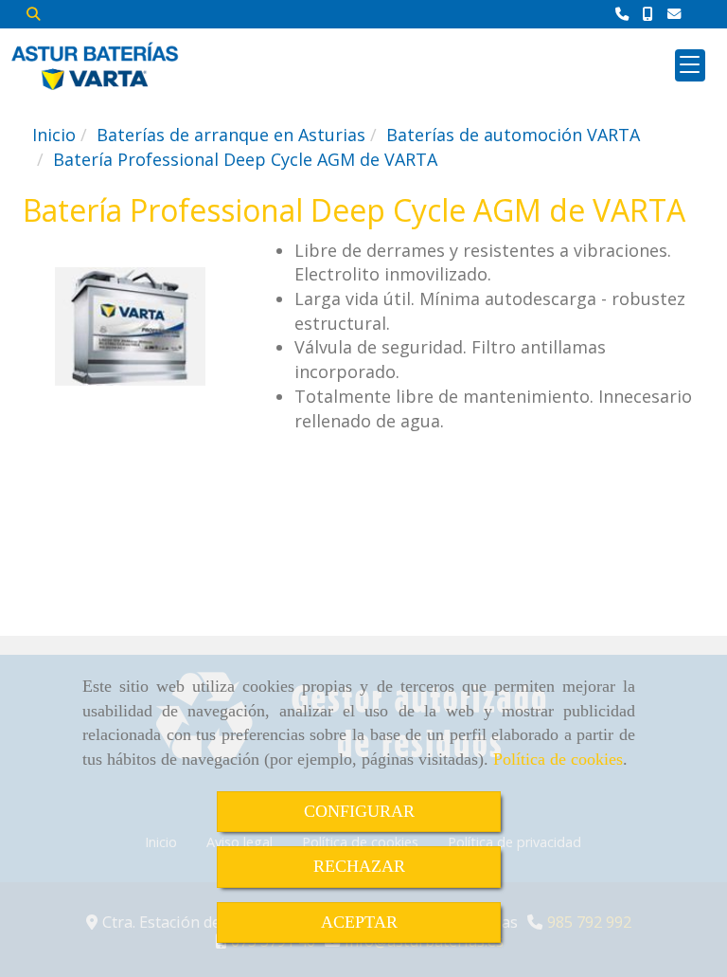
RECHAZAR (359, 866)
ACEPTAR (359, 922)
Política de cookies (558, 759)
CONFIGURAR (359, 811)
